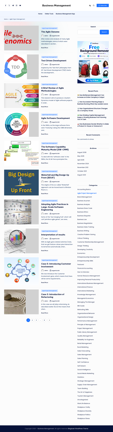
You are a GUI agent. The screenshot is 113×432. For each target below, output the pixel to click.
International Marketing (85, 291)
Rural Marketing (82, 347)
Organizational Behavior (86, 313)
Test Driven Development (53, 60)
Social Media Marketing (85, 373)
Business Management (56, 5)
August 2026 (81, 152)
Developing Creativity (85, 249)
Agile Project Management (49, 28)
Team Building (82, 388)
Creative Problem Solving (86, 234)
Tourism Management (85, 396)
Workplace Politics (83, 415)
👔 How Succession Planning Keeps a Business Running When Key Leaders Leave (92, 103)
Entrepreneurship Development (88, 257)
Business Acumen (83, 201)
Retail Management (84, 343)
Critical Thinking (83, 238)
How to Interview (83, 272)
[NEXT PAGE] (49, 320)
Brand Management (84, 197)
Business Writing (83, 231)
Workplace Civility (83, 407)
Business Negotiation (84, 223)
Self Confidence (83, 362)
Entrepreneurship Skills (85, 261)
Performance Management (87, 321)
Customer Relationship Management (90, 242)
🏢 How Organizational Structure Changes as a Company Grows (92, 110)
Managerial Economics (85, 298)
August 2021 (81, 175)
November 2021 (82, 167)
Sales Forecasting (83, 351)
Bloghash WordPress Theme (78, 429)
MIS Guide (80, 306)
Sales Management (84, 355)
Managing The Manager (86, 302)
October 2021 (82, 171)
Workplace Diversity (84, 411)
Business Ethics (82, 212)
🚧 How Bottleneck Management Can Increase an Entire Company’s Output (90, 96)
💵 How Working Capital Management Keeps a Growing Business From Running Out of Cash (91, 117)
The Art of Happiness (84, 392)
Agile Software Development (55, 118)
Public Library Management (87, 332)
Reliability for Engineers (85, 340)
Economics (81, 253)
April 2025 (80, 160)
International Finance (85, 287)
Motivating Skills (83, 310)
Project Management (85, 328)
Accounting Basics (84, 189)
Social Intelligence (83, 370)
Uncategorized (82, 400)
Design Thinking (83, 246)
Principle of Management (86, 325)
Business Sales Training (85, 227)
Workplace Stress (83, 418)
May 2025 (80, 156)
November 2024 (83, 164)
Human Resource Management (88, 276)
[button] (103, 5)
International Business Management (90, 283)
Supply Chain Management (87, 385)
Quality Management (85, 336)
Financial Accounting (84, 268)
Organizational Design (85, 317)
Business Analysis (83, 204)
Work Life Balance (83, 403)
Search (93, 27)
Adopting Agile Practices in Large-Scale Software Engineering (54, 207)
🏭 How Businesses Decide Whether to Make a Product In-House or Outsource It (93, 125)
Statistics (80, 377)
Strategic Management (85, 381)
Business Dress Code (84, 208)
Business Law (82, 219)
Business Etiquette (83, 216)
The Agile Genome (50, 32)
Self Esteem (81, 366)
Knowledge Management (86, 295)
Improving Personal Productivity (88, 280)
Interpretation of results (53, 234)
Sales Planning (82, 358)
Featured (80, 265)
